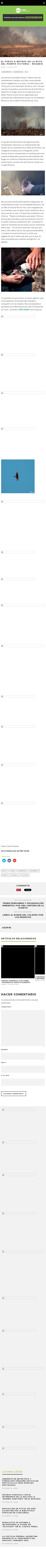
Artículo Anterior (23, 900)
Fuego (12, 870)
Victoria (24, 875)
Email (3, 1062)
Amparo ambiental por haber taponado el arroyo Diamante (15, 981)
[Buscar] (44, 3)
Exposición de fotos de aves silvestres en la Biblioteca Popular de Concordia (19, 1511)
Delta (4, 870)
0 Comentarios (18, 71)
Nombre (4, 1049)
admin (3, 67)
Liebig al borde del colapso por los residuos (23, 916)
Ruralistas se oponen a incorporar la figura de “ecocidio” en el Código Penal (20, 1525)
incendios (34, 870)
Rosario (14, 875)
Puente (5, 875)
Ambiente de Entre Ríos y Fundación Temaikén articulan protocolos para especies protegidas (20, 1482)
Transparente (6, 71)
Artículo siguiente (23, 912)
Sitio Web (5, 1075)
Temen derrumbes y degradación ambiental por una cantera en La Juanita (23, 905)
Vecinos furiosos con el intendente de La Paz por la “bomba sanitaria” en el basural (21, 1497)
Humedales (23, 870)
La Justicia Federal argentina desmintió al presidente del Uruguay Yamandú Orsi (20, 1538)
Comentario (6, 1007)
